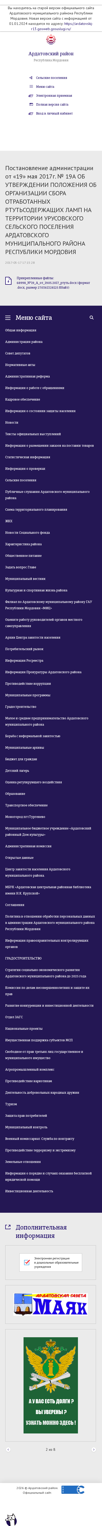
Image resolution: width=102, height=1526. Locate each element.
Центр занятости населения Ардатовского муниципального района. (37, 872)
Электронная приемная (54, 96)
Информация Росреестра (24, 660)
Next (94, 1450)
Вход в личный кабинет (54, 113)
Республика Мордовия (51, 60)
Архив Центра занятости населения (32, 637)
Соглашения (14, 905)
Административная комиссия (28, 846)
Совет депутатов (17, 353)
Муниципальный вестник (25, 579)
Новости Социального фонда (27, 533)
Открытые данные (19, 858)
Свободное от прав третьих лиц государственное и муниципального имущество (44, 1055)
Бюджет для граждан (21, 759)
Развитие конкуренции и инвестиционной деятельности (49, 1005)
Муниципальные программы (27, 695)
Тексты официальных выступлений (33, 434)
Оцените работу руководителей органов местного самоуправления (43, 623)
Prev (8, 1450)
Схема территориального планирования (36, 509)
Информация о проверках (25, 469)
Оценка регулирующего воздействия (33, 782)
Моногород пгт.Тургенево (25, 817)
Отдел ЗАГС (14, 1017)
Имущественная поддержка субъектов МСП (39, 1040)
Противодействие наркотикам (28, 1081)
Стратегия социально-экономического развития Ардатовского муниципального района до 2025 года (45, 973)
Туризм (11, 1104)
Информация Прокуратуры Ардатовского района (43, 672)
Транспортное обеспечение (26, 805)
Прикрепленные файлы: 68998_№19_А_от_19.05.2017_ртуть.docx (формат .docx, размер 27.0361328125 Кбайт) (53, 282)
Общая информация (20, 330)
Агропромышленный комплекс (29, 1069)
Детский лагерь (17, 771)
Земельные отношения (23, 1162)
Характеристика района (23, 544)
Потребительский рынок (24, 649)
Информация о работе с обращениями (34, 388)
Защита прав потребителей (26, 1116)
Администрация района (23, 342)
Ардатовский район (51, 54)
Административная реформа (27, 376)
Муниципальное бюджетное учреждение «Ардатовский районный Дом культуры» (48, 832)
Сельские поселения (51, 78)
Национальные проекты (24, 1029)
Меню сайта (45, 87)
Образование (15, 794)
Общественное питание (23, 556)
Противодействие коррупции (28, 684)
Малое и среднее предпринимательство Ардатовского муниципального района (46, 721)
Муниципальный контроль (26, 1127)
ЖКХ (8, 521)
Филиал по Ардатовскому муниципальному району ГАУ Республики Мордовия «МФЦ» (48, 605)
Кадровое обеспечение (22, 399)
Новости (11, 422)
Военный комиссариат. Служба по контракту (39, 1139)
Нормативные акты (20, 365)
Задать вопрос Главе (20, 567)
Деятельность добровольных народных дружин (42, 1092)
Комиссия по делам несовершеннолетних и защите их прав (47, 991)
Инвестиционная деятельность (29, 1191)
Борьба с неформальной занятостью (32, 736)
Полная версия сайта (52, 104)
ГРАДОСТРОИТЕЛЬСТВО (23, 958)
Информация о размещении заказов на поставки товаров (49, 445)
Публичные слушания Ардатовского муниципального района (47, 495)
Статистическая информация (27, 457)
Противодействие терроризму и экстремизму (40, 1150)
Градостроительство (20, 707)
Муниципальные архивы (24, 747)
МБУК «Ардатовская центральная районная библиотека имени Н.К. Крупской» (48, 890)
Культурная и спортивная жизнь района (36, 590)
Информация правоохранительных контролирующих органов (46, 944)
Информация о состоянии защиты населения (40, 411)
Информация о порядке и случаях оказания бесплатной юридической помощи (48, 1177)
